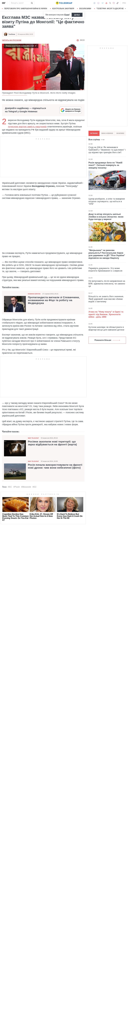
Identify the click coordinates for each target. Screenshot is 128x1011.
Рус (124, 3)
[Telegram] (102, 3)
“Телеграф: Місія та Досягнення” (112, 8)
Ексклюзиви (85, 8)
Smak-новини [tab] (107, 133)
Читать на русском (11, 40)
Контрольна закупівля (63, 8)
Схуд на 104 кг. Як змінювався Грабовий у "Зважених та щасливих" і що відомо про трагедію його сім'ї (107, 150)
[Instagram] (114, 3)
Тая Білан (11, 34)
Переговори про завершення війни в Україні (25, 8)
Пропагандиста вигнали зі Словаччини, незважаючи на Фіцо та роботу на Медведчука (54, 300)
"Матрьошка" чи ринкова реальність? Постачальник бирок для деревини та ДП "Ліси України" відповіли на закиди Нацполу (106, 254)
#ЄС (10, 487)
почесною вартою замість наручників (27, 126)
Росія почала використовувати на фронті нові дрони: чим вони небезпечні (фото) (55, 466)
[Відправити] (31, 3)
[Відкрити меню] (4, 3)
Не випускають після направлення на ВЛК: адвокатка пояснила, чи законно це (106, 283)
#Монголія (26, 487)
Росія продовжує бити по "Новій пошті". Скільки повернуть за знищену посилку (105, 165)
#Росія (16, 487)
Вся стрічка (94, 139)
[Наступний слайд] (125, 8)
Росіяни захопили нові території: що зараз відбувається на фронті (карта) (52, 443)
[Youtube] (106, 3)
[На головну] (64, 3)
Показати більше (102, 340)
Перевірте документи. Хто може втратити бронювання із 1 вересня (105, 269)
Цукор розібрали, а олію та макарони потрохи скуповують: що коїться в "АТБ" (106, 201)
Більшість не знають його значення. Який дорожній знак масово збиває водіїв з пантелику (106, 299)
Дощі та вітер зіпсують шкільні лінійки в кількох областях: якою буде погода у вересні (106, 216)
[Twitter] (110, 3)
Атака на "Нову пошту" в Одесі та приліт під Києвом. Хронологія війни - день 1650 (105, 314)
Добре (77, 15)
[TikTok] (118, 3)
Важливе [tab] (120, 133)
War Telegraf (33, 438)
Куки (66, 15)
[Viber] (98, 3)
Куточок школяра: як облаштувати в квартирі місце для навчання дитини (106, 328)
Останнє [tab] (94, 133)
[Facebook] (94, 3)
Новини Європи (34, 294)
